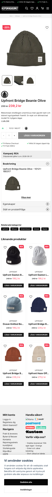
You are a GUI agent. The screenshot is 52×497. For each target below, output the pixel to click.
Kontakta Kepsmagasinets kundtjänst (10, 442)
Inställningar (26, 490)
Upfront (5, 229)
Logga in (7, 419)
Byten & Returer (10, 436)
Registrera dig (9, 422)
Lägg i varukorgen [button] (13, 285)
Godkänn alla (26, 482)
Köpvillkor (7, 451)
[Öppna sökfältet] (26, 8)
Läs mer (6, 121)
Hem (11, 16)
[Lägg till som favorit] (32, 8)
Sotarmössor (25, 229)
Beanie (45, 229)
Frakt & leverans (10, 433)
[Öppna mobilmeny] (47, 8)
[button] (47, 27)
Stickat (36, 229)
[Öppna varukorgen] (42, 8)
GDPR (5, 454)
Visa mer (26, 197)
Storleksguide (9, 448)
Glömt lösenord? (10, 425)
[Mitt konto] (37, 8)
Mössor (17, 16)
